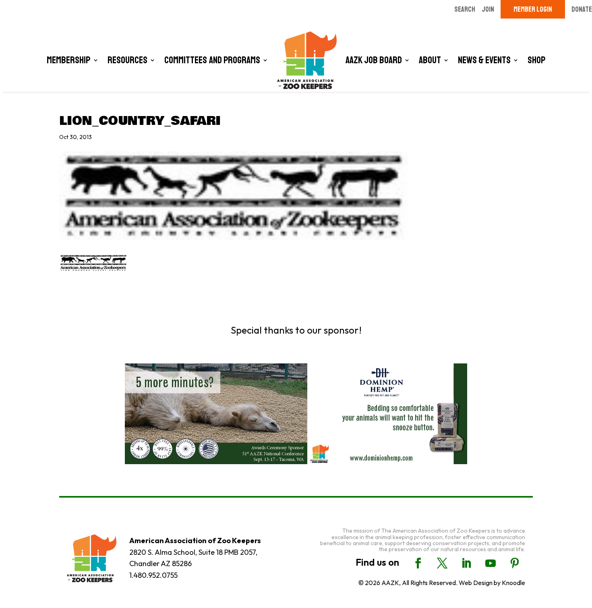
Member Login (532, 9)
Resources (127, 60)
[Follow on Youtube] (490, 563)
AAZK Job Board (374, 60)
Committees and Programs (212, 60)
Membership (69, 60)
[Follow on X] (442, 563)
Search (464, 9)
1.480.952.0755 (153, 575)
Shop (537, 60)
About (430, 60)
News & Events (484, 60)
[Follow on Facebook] (418, 563)
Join (488, 9)
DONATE (581, 9)
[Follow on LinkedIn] (466, 563)
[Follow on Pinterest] (514, 563)
